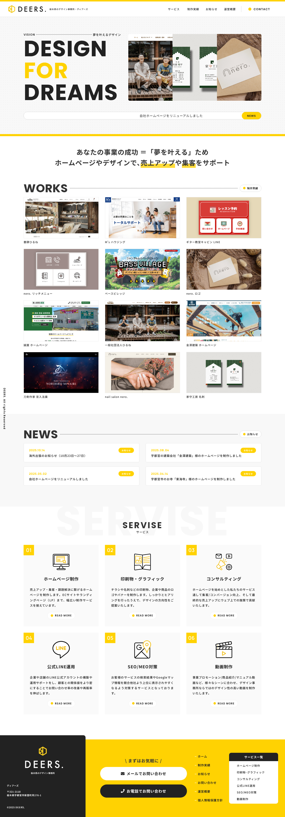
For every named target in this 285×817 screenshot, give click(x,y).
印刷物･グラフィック (251, 772)
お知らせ (204, 774)
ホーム (202, 756)
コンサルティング (248, 779)
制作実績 (204, 765)
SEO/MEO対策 (247, 792)
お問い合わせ (207, 783)
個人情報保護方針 (210, 800)
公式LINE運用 (246, 786)
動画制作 (242, 799)
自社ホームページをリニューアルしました (152, 115)
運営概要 (204, 791)
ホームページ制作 (248, 766)
